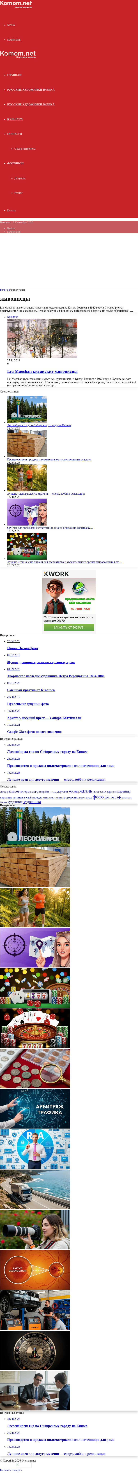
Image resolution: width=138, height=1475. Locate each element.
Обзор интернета (24, 148)
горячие (53, 792)
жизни (74, 791)
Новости (14, 133)
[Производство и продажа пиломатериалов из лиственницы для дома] (27, 456)
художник (15, 802)
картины (123, 791)
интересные (100, 791)
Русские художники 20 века (31, 104)
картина (112, 791)
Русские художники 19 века (31, 89)
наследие (37, 797)
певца (46, 797)
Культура (15, 119)
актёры (34, 791)
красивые (6, 797)
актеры (24, 791)
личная (18, 797)
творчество (70, 797)
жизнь (85, 791)
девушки (62, 791)
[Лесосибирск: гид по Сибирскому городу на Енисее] (27, 422)
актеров (14, 791)
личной (28, 797)
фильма (89, 798)
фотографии (126, 798)
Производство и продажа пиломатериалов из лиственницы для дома (49, 459)
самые (52, 797)
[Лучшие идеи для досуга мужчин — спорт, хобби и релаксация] (27, 490)
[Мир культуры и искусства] (16, 7)
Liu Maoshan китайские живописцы (42, 371)
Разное (18, 192)
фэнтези (3, 802)
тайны (59, 798)
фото (98, 797)
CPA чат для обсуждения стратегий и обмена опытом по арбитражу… (50, 527)
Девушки (20, 178)
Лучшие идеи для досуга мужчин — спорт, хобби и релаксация (46, 493)
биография (44, 792)
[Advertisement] (69, 261)
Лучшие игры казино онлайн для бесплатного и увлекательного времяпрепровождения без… (64, 561)
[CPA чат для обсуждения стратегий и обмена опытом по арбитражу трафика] (27, 524)
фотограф (113, 797)
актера (4, 791)
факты (82, 797)
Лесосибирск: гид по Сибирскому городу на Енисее (39, 425)
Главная (5, 289)
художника (32, 802)
